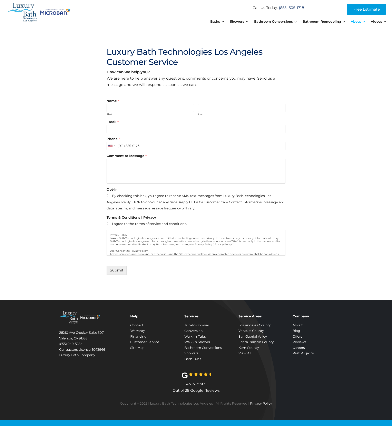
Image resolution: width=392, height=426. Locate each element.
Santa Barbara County (256, 342)
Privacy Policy (261, 403)
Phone (113, 139)
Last (201, 114)
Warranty (137, 331)
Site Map (137, 348)
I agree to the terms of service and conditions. (149, 224)
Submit (116, 270)
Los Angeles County (254, 325)
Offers (297, 336)
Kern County (248, 348)
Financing (138, 336)
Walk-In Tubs (195, 336)
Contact (136, 325)
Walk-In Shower (197, 342)
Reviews (299, 342)
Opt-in (112, 189)
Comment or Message (127, 156)
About (298, 325)
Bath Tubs (192, 359)
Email (113, 122)
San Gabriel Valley (252, 336)
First (109, 114)
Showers (191, 353)
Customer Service (144, 342)
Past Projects (303, 353)
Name (113, 101)
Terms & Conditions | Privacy (131, 217)
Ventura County (251, 331)
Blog (296, 331)
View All (244, 353)
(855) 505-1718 (291, 8)
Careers (299, 348)
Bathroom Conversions (203, 348)
